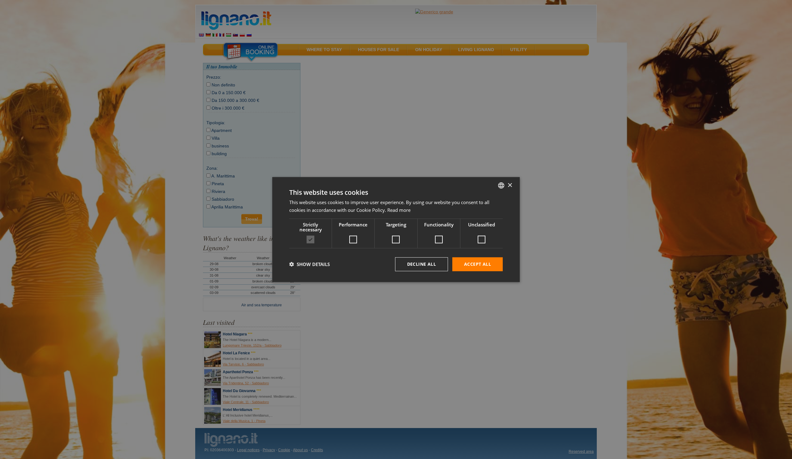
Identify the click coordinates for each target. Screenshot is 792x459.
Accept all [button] (477, 264)
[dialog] (396, 229)
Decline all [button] (421, 264)
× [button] (509, 185)
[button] (309, 264)
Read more (399, 210)
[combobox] (501, 185)
